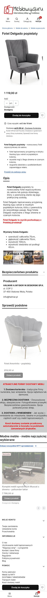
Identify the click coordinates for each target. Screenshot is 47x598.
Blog (4, 561)
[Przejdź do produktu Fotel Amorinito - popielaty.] (23, 336)
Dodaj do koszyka (21, 115)
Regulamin (6, 555)
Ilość (6, 99)
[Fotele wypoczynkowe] (23, 263)
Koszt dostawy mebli (11, 582)
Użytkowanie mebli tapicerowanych (17, 545)
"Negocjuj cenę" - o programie (15, 548)
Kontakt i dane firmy (10, 550)
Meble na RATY (8, 574)
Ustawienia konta (9, 529)
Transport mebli (8, 580)
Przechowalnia (8, 531)
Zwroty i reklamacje (10, 553)
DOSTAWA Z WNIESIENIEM (13, 577)
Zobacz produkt (13, 375)
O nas (4, 542)
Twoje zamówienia (10, 526)
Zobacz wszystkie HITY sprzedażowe (16, 446)
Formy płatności (9, 572)
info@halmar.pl (10, 297)
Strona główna (7, 28)
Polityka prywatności (11, 558)
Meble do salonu (22, 28)
